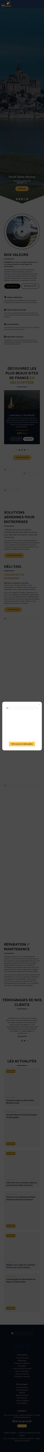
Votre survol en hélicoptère (22, 744)
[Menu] (40, 4)
